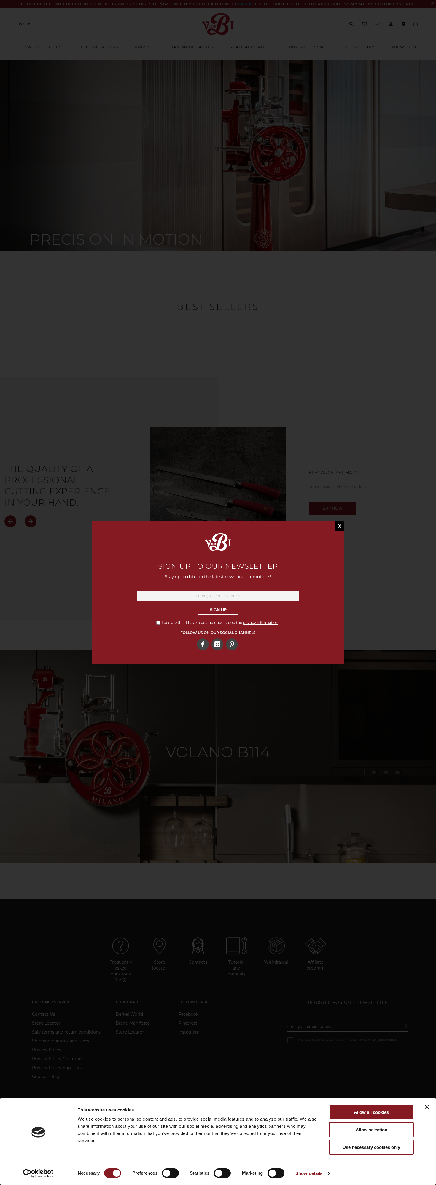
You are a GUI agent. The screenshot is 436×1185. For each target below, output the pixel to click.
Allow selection (371, 1129)
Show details (308, 1173)
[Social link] (232, 644)
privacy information (260, 622)
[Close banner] (427, 1107)
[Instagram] (217, 644)
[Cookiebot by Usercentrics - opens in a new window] (38, 1173)
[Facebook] (203, 644)
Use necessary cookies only (371, 1147)
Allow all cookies (371, 1112)
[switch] (170, 1173)
